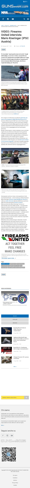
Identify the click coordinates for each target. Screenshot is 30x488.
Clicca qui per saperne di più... (9, 258)
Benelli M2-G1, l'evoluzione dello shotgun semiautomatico (20, 348)
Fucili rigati (4, 267)
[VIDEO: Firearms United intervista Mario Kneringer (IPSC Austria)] (15, 73)
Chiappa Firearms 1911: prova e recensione (21, 357)
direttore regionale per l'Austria (18, 199)
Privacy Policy (15, 482)
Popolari (15, 319)
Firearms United (18, 202)
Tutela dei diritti (5, 265)
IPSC (21, 265)
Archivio (15, 322)
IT (25, 1)
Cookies (15, 485)
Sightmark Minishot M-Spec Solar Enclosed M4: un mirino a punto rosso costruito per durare (21, 339)
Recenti (18, 316)
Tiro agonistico (20, 263)
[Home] (15, 6)
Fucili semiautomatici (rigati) (14, 267)
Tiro (24, 267)
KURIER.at (16, 113)
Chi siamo (15, 475)
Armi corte (16, 265)
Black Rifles (13, 263)
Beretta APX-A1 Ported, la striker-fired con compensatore (19, 329)
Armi (12, 265)
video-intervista (9, 201)
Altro (15, 366)
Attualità (22, 46)
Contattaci (15, 477)
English (3, 49)
